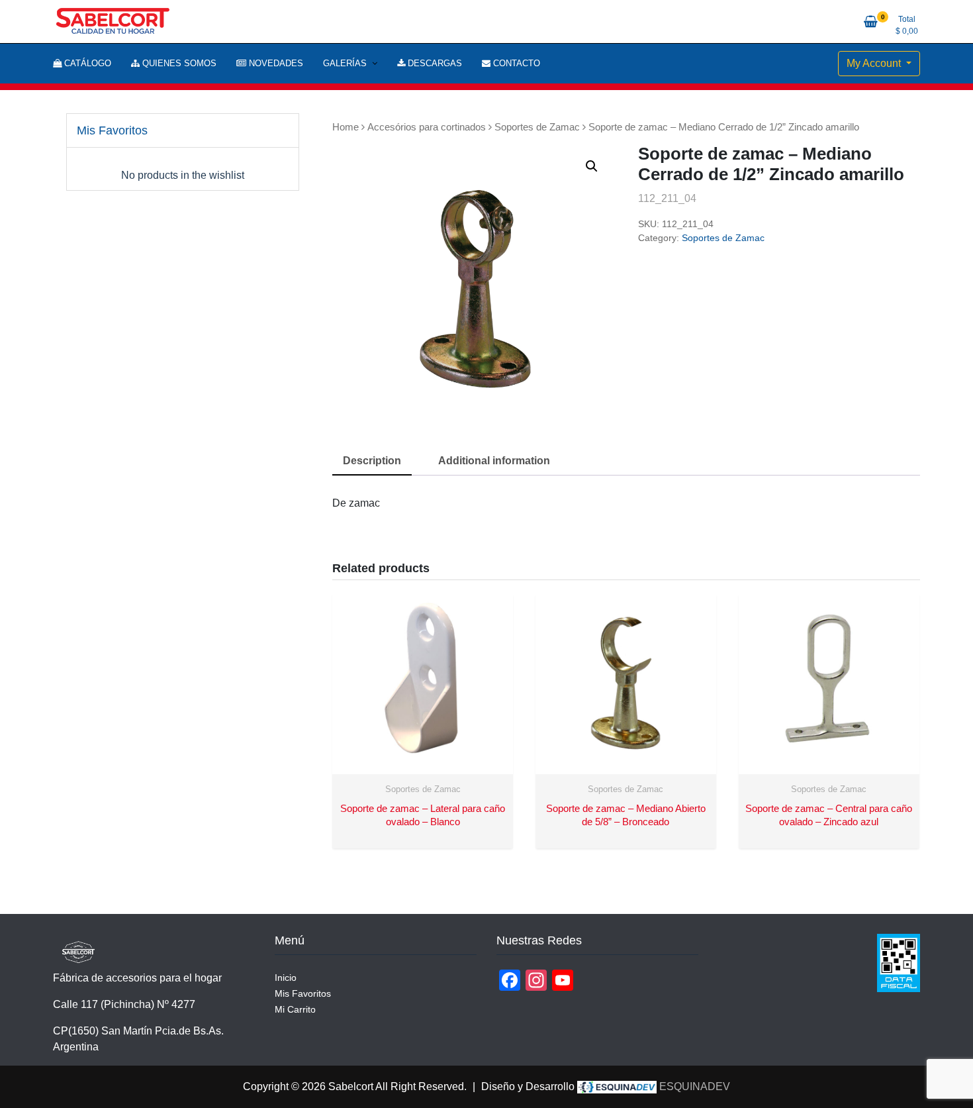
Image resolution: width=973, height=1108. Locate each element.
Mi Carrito (295, 1009)
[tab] (372, 462)
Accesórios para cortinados (426, 127)
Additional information (494, 460)
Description (372, 460)
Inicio (286, 977)
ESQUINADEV (693, 1086)
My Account (875, 63)
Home (345, 127)
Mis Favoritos (303, 993)
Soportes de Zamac (537, 127)
